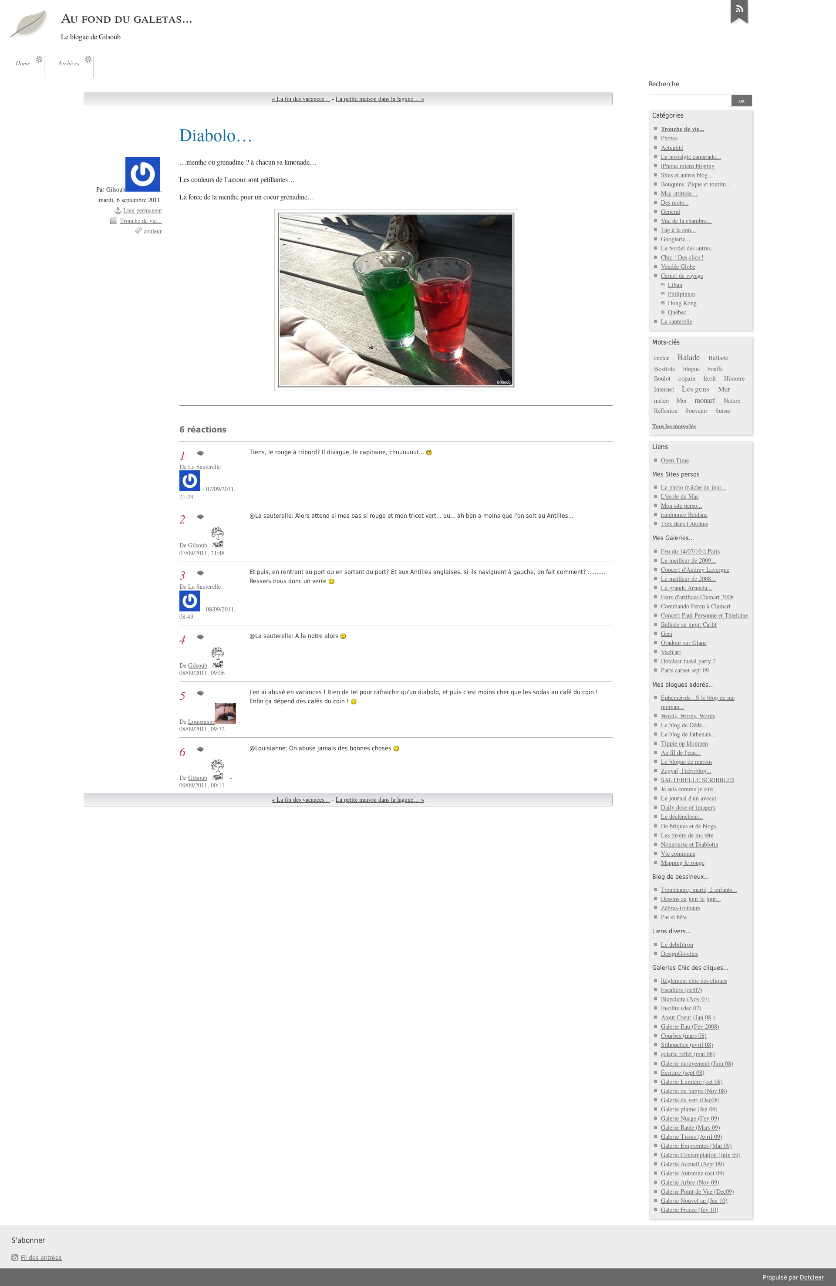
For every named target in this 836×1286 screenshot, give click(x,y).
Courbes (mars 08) (684, 1035)
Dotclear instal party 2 (688, 661)
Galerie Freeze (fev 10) (689, 1209)
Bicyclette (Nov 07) (685, 999)
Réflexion (666, 410)
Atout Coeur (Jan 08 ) (688, 1017)
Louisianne (201, 721)
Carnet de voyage (682, 275)
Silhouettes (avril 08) (687, 1044)
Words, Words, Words (688, 716)
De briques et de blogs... (691, 826)
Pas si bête (674, 917)
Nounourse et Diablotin (689, 844)
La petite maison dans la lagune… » (380, 99)
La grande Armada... (686, 588)
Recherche (664, 84)
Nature (732, 400)
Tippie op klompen (684, 743)
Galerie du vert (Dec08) (690, 1100)
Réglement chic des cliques (694, 980)
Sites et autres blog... (687, 175)
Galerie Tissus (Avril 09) (691, 1136)
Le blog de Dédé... (684, 725)
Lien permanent (142, 210)
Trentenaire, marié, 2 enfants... (699, 889)
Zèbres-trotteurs (680, 908)
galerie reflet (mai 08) (688, 1054)
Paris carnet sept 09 (685, 670)
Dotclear (812, 1277)
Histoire (734, 378)
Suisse (723, 410)
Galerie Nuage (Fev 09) (690, 1118)
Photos (669, 138)
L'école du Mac (680, 496)
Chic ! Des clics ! (682, 257)
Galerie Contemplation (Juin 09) (701, 1155)
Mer (724, 389)
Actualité (672, 147)
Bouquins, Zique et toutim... (696, 184)
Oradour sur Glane (684, 642)
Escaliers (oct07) (681, 990)
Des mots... (675, 202)
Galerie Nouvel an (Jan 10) (694, 1200)
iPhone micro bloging (688, 166)
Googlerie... (676, 239)
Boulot (662, 378)
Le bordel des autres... (688, 248)
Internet (664, 389)
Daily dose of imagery (688, 807)
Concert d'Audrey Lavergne (695, 569)
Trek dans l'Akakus (684, 524)
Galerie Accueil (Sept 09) (692, 1164)
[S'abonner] (739, 23)
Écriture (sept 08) (683, 1072)
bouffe (715, 369)
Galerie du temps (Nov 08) (694, 1091)
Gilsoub (197, 545)
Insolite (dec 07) (681, 1008)
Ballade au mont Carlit (689, 624)
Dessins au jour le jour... (691, 898)
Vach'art (671, 652)
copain (686, 378)
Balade (689, 356)
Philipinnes (681, 294)
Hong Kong (682, 303)
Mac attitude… (679, 193)
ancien (662, 358)
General (670, 211)
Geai (666, 633)
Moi (682, 400)
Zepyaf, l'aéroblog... (686, 770)
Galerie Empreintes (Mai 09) (696, 1145)
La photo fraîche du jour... (693, 487)
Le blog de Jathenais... (688, 734)
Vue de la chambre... (686, 220)
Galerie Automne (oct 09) (693, 1173)
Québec (677, 312)
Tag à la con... (678, 230)
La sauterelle (676, 321)
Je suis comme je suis (687, 789)
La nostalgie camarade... (691, 156)
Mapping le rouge (683, 862)
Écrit (709, 378)
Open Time (675, 460)
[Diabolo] (396, 300)
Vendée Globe (678, 266)
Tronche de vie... (141, 220)
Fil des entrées (41, 1257)
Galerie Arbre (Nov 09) (690, 1182)
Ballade (718, 357)
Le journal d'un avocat (688, 798)
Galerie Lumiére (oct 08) (692, 1081)
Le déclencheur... (682, 816)
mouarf (704, 400)
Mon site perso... (681, 505)
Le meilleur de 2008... (688, 578)
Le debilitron (677, 944)
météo (661, 400)
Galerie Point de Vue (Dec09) (697, 1191)
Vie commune (678, 853)
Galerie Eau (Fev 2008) (690, 1026)
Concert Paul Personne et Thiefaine (704, 615)
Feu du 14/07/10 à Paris (690, 551)
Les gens (695, 389)
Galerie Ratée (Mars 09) (690, 1127)
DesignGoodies (679, 953)
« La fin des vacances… (301, 99)
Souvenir (696, 410)
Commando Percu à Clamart (696, 606)
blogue (691, 369)
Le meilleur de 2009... (688, 560)
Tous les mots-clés (674, 426)
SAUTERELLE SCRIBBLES (698, 780)
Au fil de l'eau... (681, 752)
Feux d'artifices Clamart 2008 (697, 597)
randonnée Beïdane (684, 514)
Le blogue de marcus (686, 761)
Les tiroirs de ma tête (687, 835)
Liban (675, 284)
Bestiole (664, 368)
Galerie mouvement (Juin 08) (697, 1063)
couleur (153, 231)
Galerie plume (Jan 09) (689, 1109)
